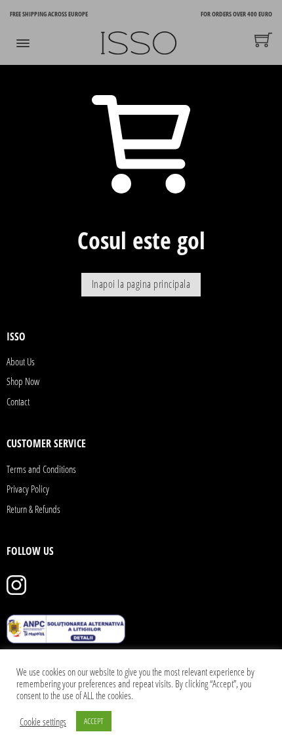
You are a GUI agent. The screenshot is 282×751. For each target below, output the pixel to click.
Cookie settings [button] (43, 721)
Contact (18, 401)
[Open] (23, 43)
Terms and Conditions (41, 469)
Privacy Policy (28, 488)
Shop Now (23, 381)
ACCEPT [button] (94, 721)
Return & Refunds (33, 509)
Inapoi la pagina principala (141, 284)
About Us (21, 361)
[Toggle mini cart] (263, 40)
